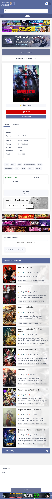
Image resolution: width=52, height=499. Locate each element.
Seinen (23, 168)
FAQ (3, 472)
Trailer (27, 112)
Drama (13, 164)
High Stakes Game (29, 164)
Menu (27, 16)
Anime (29, 52)
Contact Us (6, 469)
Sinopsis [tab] (16, 124)
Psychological (8, 168)
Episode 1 (26, 193)
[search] (45, 11)
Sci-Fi (17, 168)
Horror (39, 164)
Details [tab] (7, 124)
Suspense (38, 168)
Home (22, 52)
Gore (19, 164)
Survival (30, 168)
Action (6, 164)
